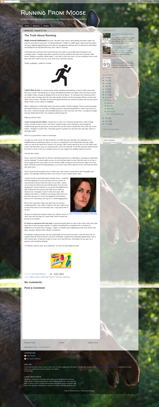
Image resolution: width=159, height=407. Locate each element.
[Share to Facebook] (61, 274)
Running (58, 277)
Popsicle (52, 277)
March (109, 108)
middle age (44, 277)
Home (27, 26)
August (109, 103)
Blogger (91, 391)
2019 (107, 89)
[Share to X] (59, 274)
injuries (37, 277)
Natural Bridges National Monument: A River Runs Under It (123, 47)
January (110, 111)
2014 (107, 121)
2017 (107, 95)
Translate (119, 143)
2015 (107, 118)
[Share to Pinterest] (63, 274)
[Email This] (55, 274)
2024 (107, 78)
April (108, 106)
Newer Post (29, 342)
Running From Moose (53, 12)
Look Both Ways (117, 60)
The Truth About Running (115, 114)
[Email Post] (50, 274)
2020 (107, 86)
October (110, 100)
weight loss (66, 277)
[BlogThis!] (57, 274)
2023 (107, 80)
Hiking (32, 277)
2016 (107, 97)
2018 (107, 92)
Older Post (93, 342)
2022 (107, 83)
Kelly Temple (30, 356)
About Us (36, 26)
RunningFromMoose (33, 359)
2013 (107, 124)
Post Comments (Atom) (42, 347)
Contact (46, 26)
